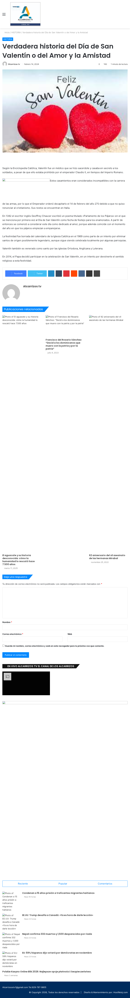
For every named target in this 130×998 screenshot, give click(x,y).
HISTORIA (16, 32)
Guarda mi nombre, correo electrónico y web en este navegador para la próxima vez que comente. (54, 646)
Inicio (7, 32)
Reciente (23, 883)
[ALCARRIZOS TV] (25, 14)
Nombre (7, 622)
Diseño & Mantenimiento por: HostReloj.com (106, 992)
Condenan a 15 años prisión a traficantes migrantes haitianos (58, 893)
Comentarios (105, 883)
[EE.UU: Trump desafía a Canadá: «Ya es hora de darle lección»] (11, 922)
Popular (62, 883)
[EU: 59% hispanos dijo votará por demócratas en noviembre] (11, 959)
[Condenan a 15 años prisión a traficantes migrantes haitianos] (11, 902)
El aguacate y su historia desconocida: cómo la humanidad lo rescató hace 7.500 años (18, 560)
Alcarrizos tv (14, 64)
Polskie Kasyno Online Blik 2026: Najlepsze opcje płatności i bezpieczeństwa (46, 971)
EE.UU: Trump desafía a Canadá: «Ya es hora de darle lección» (57, 915)
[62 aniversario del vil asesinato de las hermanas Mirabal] (108, 433)
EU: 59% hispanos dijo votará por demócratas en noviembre (57, 952)
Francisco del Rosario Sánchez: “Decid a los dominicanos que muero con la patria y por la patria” (64, 344)
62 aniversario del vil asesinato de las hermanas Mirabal (107, 557)
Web (70, 634)
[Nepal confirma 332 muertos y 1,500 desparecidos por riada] (11, 941)
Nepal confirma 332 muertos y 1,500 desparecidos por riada (57, 934)
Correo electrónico (12, 634)
